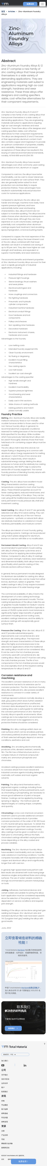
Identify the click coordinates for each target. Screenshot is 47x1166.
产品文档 (4, 1135)
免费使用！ (23, 1161)
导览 (3, 1139)
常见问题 (4, 1117)
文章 (3, 1131)
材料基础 (4, 1113)
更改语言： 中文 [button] (8, 1054)
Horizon (25, 987)
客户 (3, 1087)
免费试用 (30, 4)
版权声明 (10, 1159)
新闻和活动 (5, 1148)
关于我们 (4, 1075)
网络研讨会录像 (7, 1143)
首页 (2, 1159)
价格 (3, 1101)
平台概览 (4, 1105)
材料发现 (4, 1122)
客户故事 (4, 1109)
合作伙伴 (4, 1083)
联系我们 (13, 1028)
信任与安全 (5, 1079)
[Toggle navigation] (42, 4)
